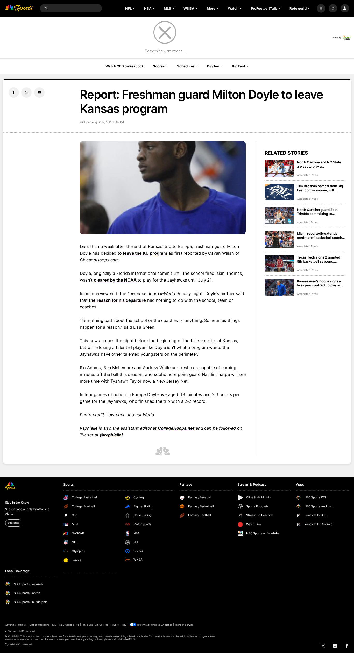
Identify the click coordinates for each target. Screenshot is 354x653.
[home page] (19, 8)
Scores (158, 66)
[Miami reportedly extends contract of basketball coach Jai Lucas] (279, 239)
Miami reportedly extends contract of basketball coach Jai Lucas (319, 235)
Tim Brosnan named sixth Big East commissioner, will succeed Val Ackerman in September (320, 188)
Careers (22, 624)
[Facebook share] (14, 92)
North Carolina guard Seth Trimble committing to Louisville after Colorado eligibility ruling (317, 211)
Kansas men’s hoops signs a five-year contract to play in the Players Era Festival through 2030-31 (319, 283)
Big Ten (213, 66)
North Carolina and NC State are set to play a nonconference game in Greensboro (319, 164)
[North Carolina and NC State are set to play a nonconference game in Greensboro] (279, 168)
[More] (321, 8)
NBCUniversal (27, 631)
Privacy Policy (118, 624)
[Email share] (39, 92)
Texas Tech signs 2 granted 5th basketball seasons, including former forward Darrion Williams (319, 259)
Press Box (87, 624)
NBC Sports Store (69, 624)
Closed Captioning (40, 624)
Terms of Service (184, 624)
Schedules (185, 66)
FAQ (54, 624)
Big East (238, 66)
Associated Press (307, 175)
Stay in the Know (17, 502)
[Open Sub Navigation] (134, 8)
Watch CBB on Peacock (124, 66)
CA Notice (166, 624)
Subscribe (13, 522)
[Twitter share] (26, 92)
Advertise (10, 624)
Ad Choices (101, 624)
